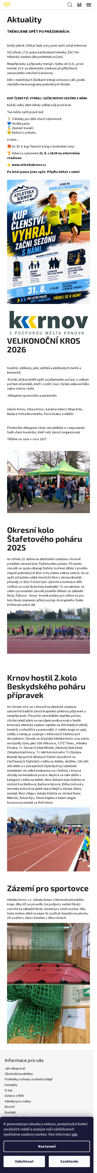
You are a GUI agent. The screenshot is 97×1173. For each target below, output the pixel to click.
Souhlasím (69, 1161)
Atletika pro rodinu (18, 1101)
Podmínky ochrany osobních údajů (29, 1079)
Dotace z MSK (14, 1095)
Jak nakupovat (15, 1068)
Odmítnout (24, 1161)
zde (74, 1134)
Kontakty (11, 1085)
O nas (9, 1090)
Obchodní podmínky (19, 1074)
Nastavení (47, 1146)
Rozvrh (10, 1107)
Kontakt (10, 1112)
